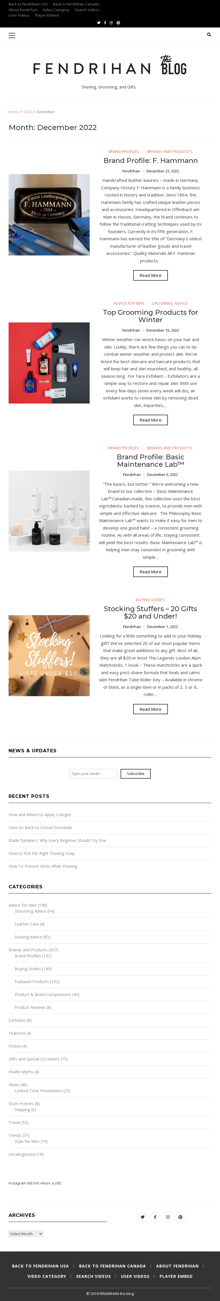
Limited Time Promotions (38, 1090)
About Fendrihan (23, 9)
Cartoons (17, 1020)
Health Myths (21, 1071)
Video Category (56, 9)
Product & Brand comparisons (43, 994)
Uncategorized (22, 1154)
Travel (14, 1122)
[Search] (209, 35)
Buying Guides (150, 599)
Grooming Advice (170, 303)
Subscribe (135, 773)
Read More (151, 275)
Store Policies (21, 1103)
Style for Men (27, 1141)
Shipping (22, 1109)
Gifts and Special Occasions (34, 1059)
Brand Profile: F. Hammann (150, 160)
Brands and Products (170, 151)
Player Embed (47, 15)
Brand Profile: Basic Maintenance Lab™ (150, 461)
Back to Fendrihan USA (28, 4)
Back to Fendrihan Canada (76, 4)
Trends (15, 1135)
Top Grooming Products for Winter (150, 316)
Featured (17, 1033)
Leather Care (27, 924)
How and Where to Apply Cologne (40, 814)
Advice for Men (128, 303)
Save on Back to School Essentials (40, 827)
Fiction (15, 1046)
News (14, 1084)
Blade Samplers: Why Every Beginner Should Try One (57, 840)
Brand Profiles (124, 151)
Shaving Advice (28, 937)
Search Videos (87, 9)
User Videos (19, 15)
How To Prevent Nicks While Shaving (43, 866)
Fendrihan (131, 171)
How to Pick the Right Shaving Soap (42, 853)
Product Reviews (30, 1007)
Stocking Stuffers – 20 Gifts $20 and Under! (150, 612)
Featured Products (32, 981)
